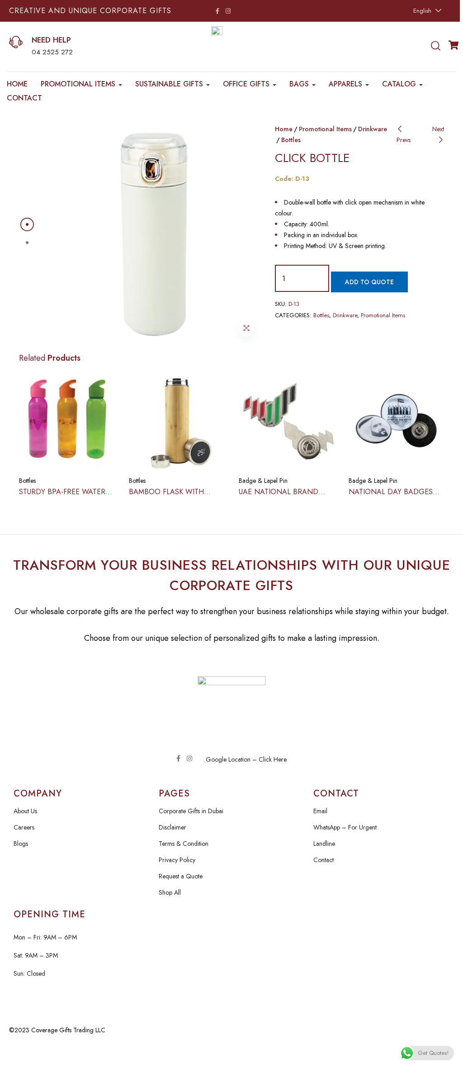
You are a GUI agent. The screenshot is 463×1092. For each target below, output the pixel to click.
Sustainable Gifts (170, 84)
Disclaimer (172, 827)
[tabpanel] (151, 233)
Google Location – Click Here (246, 759)
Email (320, 810)
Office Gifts (247, 84)
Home (17, 84)
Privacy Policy (177, 859)
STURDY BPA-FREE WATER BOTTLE (62, 496)
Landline (324, 843)
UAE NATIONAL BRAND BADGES (278, 496)
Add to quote (369, 281)
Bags (300, 84)
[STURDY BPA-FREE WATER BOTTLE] (67, 421)
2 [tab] (27, 242)
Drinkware (372, 129)
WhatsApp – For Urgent (345, 827)
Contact (24, 98)
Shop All (170, 892)
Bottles (291, 139)
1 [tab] (27, 224)
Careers (24, 827)
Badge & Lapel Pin (263, 480)
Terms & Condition (183, 843)
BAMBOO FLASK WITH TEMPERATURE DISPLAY (168, 496)
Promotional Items (79, 84)
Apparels (346, 84)
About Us (25, 810)
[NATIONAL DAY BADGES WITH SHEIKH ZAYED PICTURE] (397, 421)
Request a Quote (181, 876)
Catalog (400, 84)
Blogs (21, 843)
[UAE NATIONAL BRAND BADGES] (287, 421)
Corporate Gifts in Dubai (191, 810)
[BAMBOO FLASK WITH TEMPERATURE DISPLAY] (177, 421)
